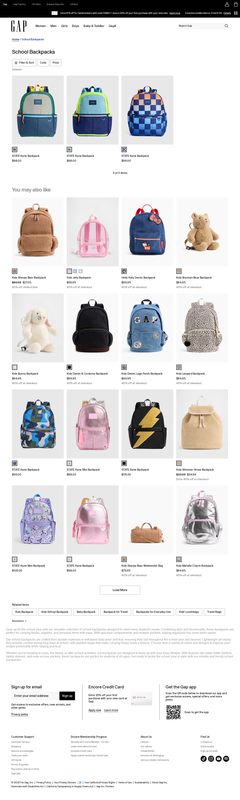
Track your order (19, 755)
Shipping (16, 746)
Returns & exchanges (22, 751)
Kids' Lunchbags (189, 611)
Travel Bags (214, 611)
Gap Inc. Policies (105, 786)
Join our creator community (155, 760)
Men (53, 26)
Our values (146, 746)
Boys (75, 26)
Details (227, 13)
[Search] (226, 26)
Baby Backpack (86, 611)
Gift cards (16, 760)
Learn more (111, 710)
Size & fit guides (19, 764)
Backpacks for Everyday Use (153, 611)
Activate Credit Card (81, 751)
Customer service (20, 742)
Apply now (174, 13)
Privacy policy (19, 714)
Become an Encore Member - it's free (90, 742)
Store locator (207, 746)
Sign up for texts (209, 751)
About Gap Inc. (159, 782)
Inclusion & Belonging (152, 755)
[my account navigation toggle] (227, 4)
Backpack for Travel (116, 611)
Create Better (148, 751)
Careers (145, 742)
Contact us (206, 742)
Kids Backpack (24, 611)
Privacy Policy (43, 782)
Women (40, 26)
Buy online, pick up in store (25, 769)
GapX (112, 26)
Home (15, 39)
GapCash (16, 773)
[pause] (236, 13)
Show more (18, 621)
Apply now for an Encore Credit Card (89, 755)
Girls (64, 26)
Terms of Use (125, 782)
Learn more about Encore (84, 746)
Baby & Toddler (93, 26)
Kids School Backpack (54, 611)
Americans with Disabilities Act (27, 786)
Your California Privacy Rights (99, 782)
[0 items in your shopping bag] (235, 4)
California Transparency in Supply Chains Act (69, 786)
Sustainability (142, 782)
